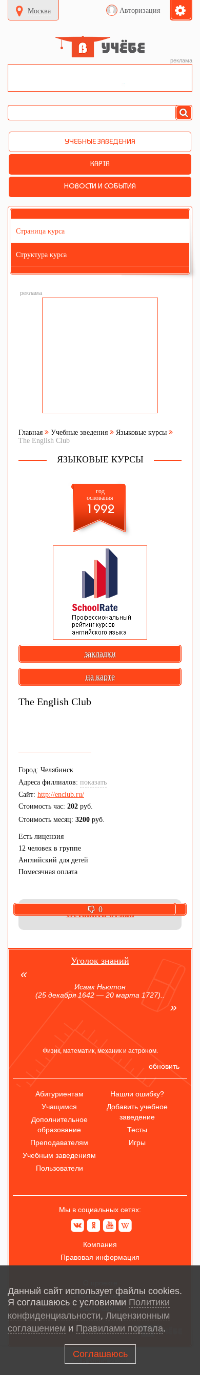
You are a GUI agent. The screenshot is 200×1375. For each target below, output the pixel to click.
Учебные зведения (79, 432)
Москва (39, 11)
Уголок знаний (100, 961)
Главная (30, 432)
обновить (164, 1066)
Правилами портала (119, 1328)
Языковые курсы (141, 432)
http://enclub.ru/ (60, 794)
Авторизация (139, 10)
